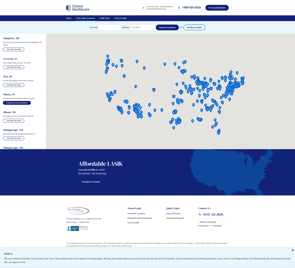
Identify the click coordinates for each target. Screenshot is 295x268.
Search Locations (167, 27)
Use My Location (194, 27)
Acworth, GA (10, 58)
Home (68, 18)
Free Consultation (217, 7)
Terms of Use (84, 222)
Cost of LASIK (120, 18)
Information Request (175, 218)
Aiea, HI (7, 76)
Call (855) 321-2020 (13, 49)
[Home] (77, 7)
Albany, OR (9, 112)
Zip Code (93, 27)
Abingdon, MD (11, 38)
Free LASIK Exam (173, 213)
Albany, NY (9, 94)
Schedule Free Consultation (17, 103)
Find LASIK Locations (85, 18)
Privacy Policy (71, 222)
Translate (217, 226)
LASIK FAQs (105, 18)
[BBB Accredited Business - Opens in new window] (83, 228)
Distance (126, 27)
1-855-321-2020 (191, 7)
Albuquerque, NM (13, 130)
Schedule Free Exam (91, 182)
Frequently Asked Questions (139, 218)
